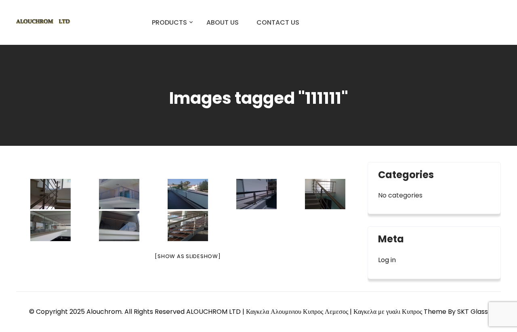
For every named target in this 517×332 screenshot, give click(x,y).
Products (169, 22)
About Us (222, 22)
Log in (387, 260)
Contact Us (277, 22)
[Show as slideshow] (188, 256)
